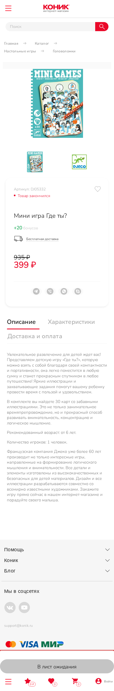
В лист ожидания (57, 666)
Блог (10, 571)
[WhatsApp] (63, 293)
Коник (11, 560)
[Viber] (50, 293)
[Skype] (77, 293)
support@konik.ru (18, 625)
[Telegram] (36, 293)
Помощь (14, 549)
